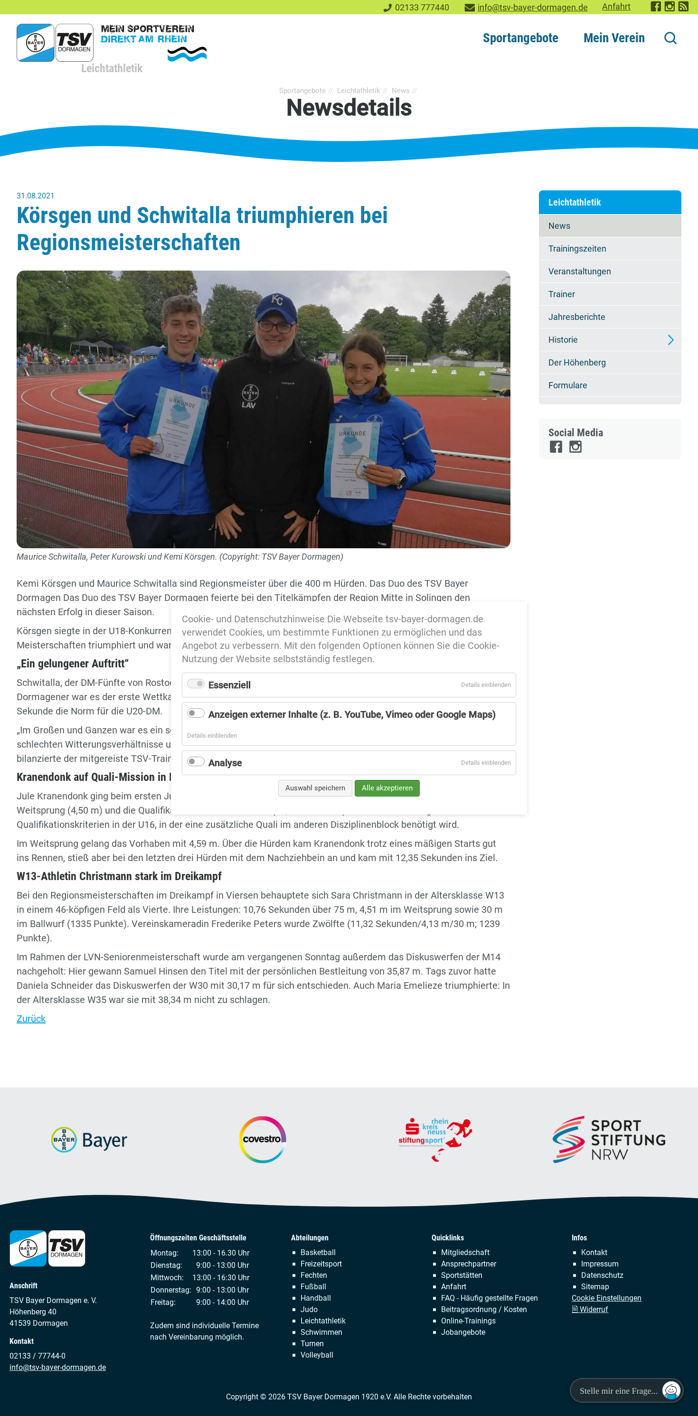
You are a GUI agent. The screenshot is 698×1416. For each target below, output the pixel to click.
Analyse (225, 763)
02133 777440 (422, 7)
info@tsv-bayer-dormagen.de (533, 7)
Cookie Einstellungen (606, 1298)
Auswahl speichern (315, 788)
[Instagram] (576, 451)
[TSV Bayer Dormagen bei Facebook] (656, 9)
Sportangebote (520, 38)
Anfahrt (616, 6)
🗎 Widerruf (590, 1309)
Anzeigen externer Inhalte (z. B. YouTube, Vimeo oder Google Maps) (352, 714)
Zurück (31, 1018)
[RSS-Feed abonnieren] (684, 9)
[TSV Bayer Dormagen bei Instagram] (670, 9)
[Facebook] (556, 451)
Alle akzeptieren (387, 788)
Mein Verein (614, 38)
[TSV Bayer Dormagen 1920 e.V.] (112, 43)
